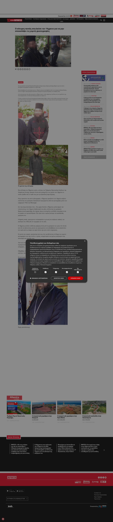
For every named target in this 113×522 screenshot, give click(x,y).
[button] (39, 278)
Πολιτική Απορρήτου (46, 264)
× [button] (84, 241)
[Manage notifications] (3, 519)
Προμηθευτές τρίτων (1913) (70, 253)
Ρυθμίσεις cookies (35, 264)
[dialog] (56, 261)
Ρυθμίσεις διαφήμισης (36, 263)
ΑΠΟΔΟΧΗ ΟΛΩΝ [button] (75, 278)
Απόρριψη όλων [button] (59, 278)
